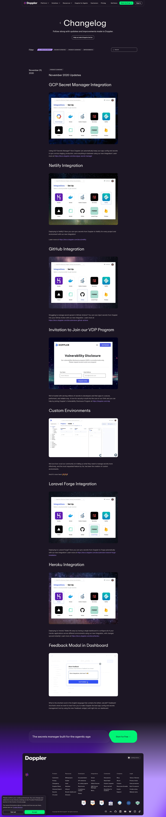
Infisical (67, 789)
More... (93, 790)
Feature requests (109, 783)
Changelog (55, 783)
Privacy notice (134, 780)
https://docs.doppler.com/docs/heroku (85, 636)
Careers (119, 783)
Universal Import (57, 789)
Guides (67, 780)
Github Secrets (95, 783)
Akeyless (67, 786)
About (118, 780)
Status (80, 793)
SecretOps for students (108, 789)
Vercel (93, 777)
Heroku (93, 780)
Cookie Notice (17, 807)
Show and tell (108, 786)
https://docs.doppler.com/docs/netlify (72, 239)
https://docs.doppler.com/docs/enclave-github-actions (68, 320)
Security (54, 792)
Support (119, 792)
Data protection (134, 783)
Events (119, 789)
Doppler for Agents (81, 3)
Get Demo (114, 3)
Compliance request (81, 789)
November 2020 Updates (65, 75)
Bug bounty (81, 786)
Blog (118, 777)
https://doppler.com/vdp (101, 401)
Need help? (107, 780)
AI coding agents (83, 783)
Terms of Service (134, 777)
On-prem (54, 794)
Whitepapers (69, 777)
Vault (66, 783)
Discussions (107, 777)
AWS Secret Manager (94, 787)
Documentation (82, 777)
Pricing (103, 3)
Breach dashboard (70, 792)
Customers (94, 3)
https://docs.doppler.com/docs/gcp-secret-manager (73, 156)
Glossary (67, 794)
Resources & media (122, 786)
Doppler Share (56, 786)
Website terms (134, 792)
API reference (82, 780)
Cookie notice (134, 789)
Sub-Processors (134, 786)
